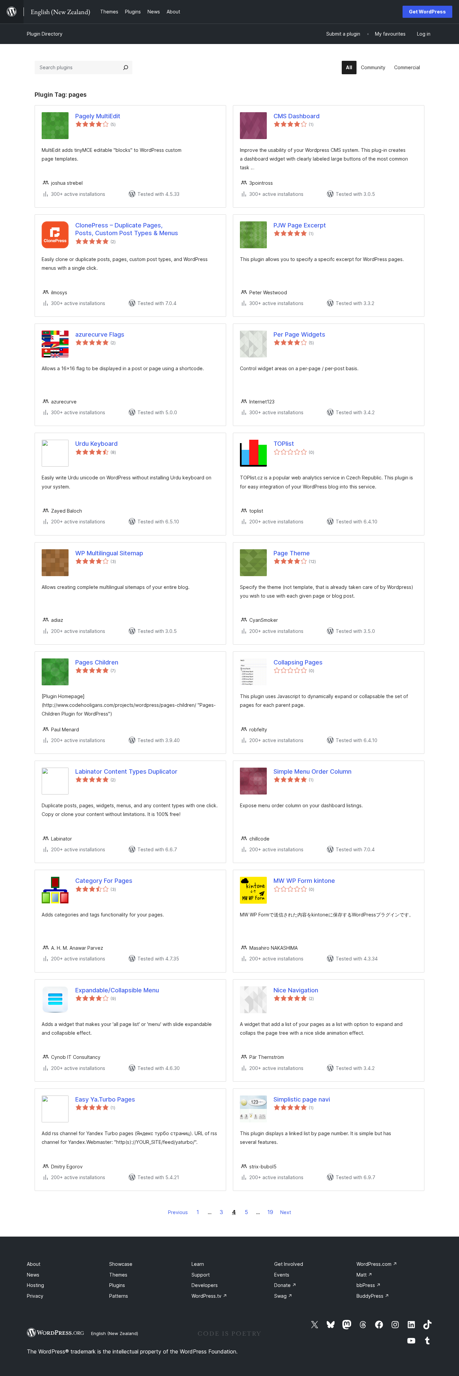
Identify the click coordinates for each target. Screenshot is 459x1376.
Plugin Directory (44, 34)
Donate (285, 1285)
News (33, 1275)
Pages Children (96, 662)
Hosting (35, 1285)
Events (281, 1275)
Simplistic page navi (302, 1099)
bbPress (369, 1285)
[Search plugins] (125, 67)
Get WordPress (427, 11)
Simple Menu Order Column (312, 771)
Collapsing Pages (298, 662)
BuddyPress (373, 1296)
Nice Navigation (296, 990)
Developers (205, 1285)
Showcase (120, 1264)
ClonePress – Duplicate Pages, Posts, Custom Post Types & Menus (126, 229)
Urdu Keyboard (96, 443)
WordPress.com (377, 1264)
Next (285, 1212)
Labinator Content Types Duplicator (126, 771)
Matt (364, 1275)
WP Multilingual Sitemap (109, 553)
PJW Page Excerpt (300, 225)
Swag (283, 1296)
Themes (118, 1275)
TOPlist (284, 443)
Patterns (118, 1296)
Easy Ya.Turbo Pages (105, 1099)
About (33, 1264)
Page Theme (292, 553)
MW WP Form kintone (304, 880)
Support (201, 1275)
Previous (178, 1212)
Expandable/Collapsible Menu (117, 990)
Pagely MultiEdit (97, 116)
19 (270, 1212)
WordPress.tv (209, 1296)
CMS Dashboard (297, 116)
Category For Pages (103, 880)
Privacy (35, 1296)
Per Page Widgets (299, 334)
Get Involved (288, 1264)
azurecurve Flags (99, 334)
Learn (198, 1264)
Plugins (117, 1285)
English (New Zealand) (114, 1333)
